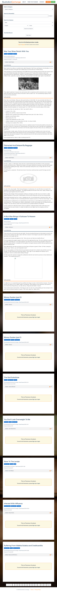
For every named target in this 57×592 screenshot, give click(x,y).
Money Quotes (7, 299)
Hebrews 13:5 (10, 425)
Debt (15, 464)
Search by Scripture (28, 28)
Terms (32, 589)
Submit (50, 16)
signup (23, 44)
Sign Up (48, 1)
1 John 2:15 (10, 510)
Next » (48, 585)
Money (12, 299)
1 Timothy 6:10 (10, 552)
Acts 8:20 (9, 59)
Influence (15, 147)
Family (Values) (7, 506)
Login (53, 1)
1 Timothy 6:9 (14, 59)
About (24, 2)
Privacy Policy (38, 589)
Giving (11, 548)
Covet (5, 53)
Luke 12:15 (10, 154)
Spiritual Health (17, 548)
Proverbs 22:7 (10, 467)
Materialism (10, 53)
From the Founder (33, 2)
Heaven (11, 218)
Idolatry (15, 53)
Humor (15, 218)
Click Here (28, 35)
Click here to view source (14, 151)
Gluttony (6, 421)
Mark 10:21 (10, 224)
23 (44, 585)
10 (36, 585)
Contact (42, 2)
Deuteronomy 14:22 (11, 383)
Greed (5, 147)
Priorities (19, 506)
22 (41, 585)
